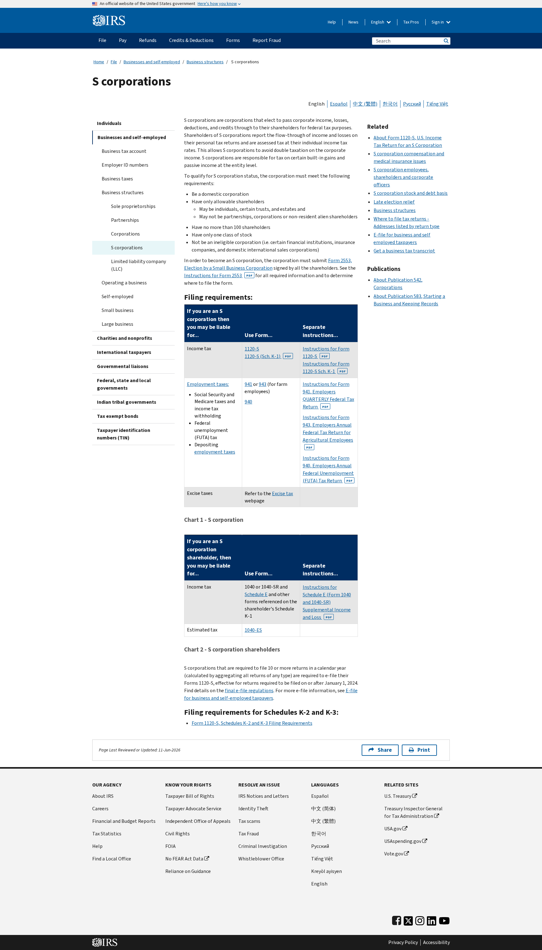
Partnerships (125, 220)
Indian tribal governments (126, 402)
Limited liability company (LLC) (138, 265)
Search (446, 41)
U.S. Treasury (397, 796)
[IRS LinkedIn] (431, 919)
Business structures (205, 62)
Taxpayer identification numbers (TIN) (123, 434)
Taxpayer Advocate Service (193, 808)
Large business (117, 324)
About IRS (103, 796)
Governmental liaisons (122, 366)
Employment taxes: (208, 384)
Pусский (320, 846)
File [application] (102, 40)
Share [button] (385, 750)
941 (248, 384)
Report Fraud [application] (266, 40)
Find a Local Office (111, 858)
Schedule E (256, 594)
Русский (412, 104)
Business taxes (117, 178)
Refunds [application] (148, 40)
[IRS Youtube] (444, 919)
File (114, 62)
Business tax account (124, 151)
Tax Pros (411, 22)
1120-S (252, 348)
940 (248, 401)
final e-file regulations (249, 690)
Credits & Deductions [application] (191, 40)
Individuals (109, 123)
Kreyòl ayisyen (326, 871)
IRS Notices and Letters (263, 796)
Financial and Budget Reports (124, 821)
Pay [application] (122, 40)
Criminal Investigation (262, 846)
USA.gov (392, 828)
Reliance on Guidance (188, 871)
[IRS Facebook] (396, 919)
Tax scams (249, 821)
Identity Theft (253, 808)
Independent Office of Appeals (198, 821)
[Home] (109, 18)
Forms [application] (233, 40)
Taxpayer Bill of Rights (189, 796)
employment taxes (214, 452)
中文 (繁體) (365, 104)
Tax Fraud (248, 833)
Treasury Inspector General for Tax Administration (413, 812)
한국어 (390, 104)
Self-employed (117, 296)
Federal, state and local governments (124, 384)
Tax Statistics (106, 833)
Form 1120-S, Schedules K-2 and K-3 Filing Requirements (252, 723)
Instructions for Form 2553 (218, 275)
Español (339, 104)
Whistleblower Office (261, 858)
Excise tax (282, 493)
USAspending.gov (402, 841)
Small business (118, 310)
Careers (100, 808)
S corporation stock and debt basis (411, 193)
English (378, 22)
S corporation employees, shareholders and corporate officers (403, 177)
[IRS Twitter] (408, 919)
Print (423, 750)
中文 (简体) (323, 808)
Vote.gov (393, 853)
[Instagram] (419, 919)
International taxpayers (124, 352)
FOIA (170, 846)
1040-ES (253, 630)
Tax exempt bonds (117, 416)
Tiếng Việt (437, 104)
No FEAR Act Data (184, 858)
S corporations (127, 247)
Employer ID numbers (125, 165)
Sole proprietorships (133, 206)
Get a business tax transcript (404, 250)
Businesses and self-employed (152, 62)
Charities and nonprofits (124, 338)
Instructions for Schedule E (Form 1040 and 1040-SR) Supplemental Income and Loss (327, 602)
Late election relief (394, 202)
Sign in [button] (438, 22)
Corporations (125, 234)
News (353, 22)
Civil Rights (177, 833)
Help (332, 22)
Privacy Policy (403, 942)
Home (98, 62)
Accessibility (436, 942)
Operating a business (124, 282)
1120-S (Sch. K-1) (268, 356)
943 (262, 384)
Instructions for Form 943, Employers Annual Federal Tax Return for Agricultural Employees (328, 431)
